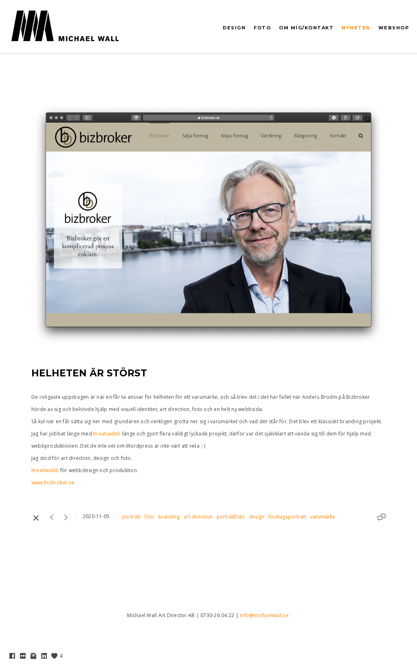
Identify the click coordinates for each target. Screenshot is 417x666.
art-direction (198, 516)
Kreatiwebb (107, 433)
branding (169, 516)
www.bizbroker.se (53, 482)
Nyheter (356, 28)
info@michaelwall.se (264, 615)
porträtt (131, 516)
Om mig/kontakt (306, 28)
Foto (262, 28)
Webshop (393, 28)
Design (234, 28)
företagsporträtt (287, 516)
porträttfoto (231, 516)
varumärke (322, 516)
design (256, 516)
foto (149, 516)
